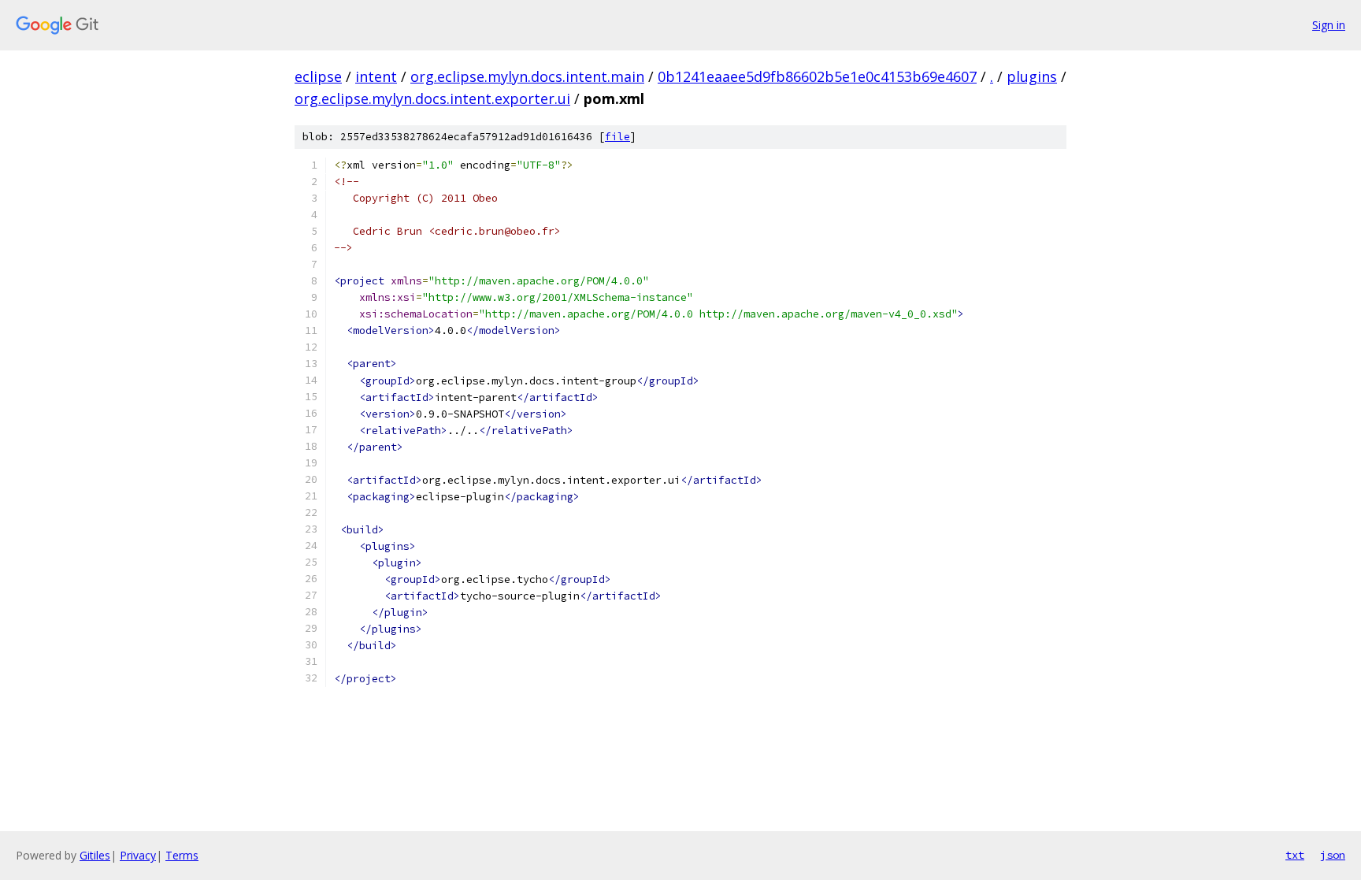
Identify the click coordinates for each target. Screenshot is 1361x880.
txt (1294, 855)
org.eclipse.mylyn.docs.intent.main (527, 76)
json (1332, 855)
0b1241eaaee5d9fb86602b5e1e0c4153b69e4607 (817, 76)
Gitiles (95, 855)
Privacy (138, 855)
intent (376, 76)
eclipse (318, 76)
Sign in (1328, 24)
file (617, 136)
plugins (1032, 76)
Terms (181, 855)
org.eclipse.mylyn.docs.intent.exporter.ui (432, 98)
